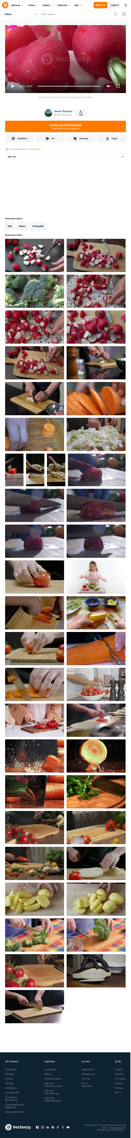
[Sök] (115, 14)
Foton (31, 5)
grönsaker (38, 224)
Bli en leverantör (85, 1083)
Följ (81, 114)
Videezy (9, 1077)
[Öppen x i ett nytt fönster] (63, 1126)
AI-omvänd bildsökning (11, 1097)
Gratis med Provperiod (66, 126)
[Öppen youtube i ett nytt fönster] (68, 1126)
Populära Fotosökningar (51, 1090)
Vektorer (16, 5)
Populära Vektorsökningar (52, 1083)
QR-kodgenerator (14, 1110)
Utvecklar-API (12, 1091)
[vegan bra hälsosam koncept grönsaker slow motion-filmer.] (96, 969)
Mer (76, 5)
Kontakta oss (87, 1072)
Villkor (102, 1126)
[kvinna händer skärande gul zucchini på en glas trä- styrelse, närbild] (96, 611)
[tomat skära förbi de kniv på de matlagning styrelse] (97, 468)
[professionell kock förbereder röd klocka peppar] (96, 826)
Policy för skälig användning (107, 1128)
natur (22, 224)
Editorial (62, 5)
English (116, 1067)
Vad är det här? (34, 149)
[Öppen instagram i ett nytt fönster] (42, 1126)
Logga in (115, 5)
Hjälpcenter (86, 1067)
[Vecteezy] (5, 5)
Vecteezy (9, 1072)
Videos (46, 5)
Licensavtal (49, 1067)
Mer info (12, 155)
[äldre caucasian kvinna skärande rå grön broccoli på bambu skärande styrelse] (34, 933)
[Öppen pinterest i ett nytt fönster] (52, 1126)
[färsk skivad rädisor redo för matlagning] (34, 254)
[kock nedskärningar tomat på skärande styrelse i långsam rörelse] (96, 683)
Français (116, 1086)
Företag (9, 1081)
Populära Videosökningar (52, 1098)
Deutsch (116, 1081)
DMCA (47, 1072)
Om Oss (84, 1077)
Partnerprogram (52, 1077)
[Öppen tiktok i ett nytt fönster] (58, 1126)
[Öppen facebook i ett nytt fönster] (37, 1126)
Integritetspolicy (115, 1126)
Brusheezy (10, 1067)
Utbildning (11, 1086)
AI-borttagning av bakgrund (14, 1104)
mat (10, 224)
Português (117, 1077)
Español (116, 1072)
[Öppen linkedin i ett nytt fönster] (47, 1126)
